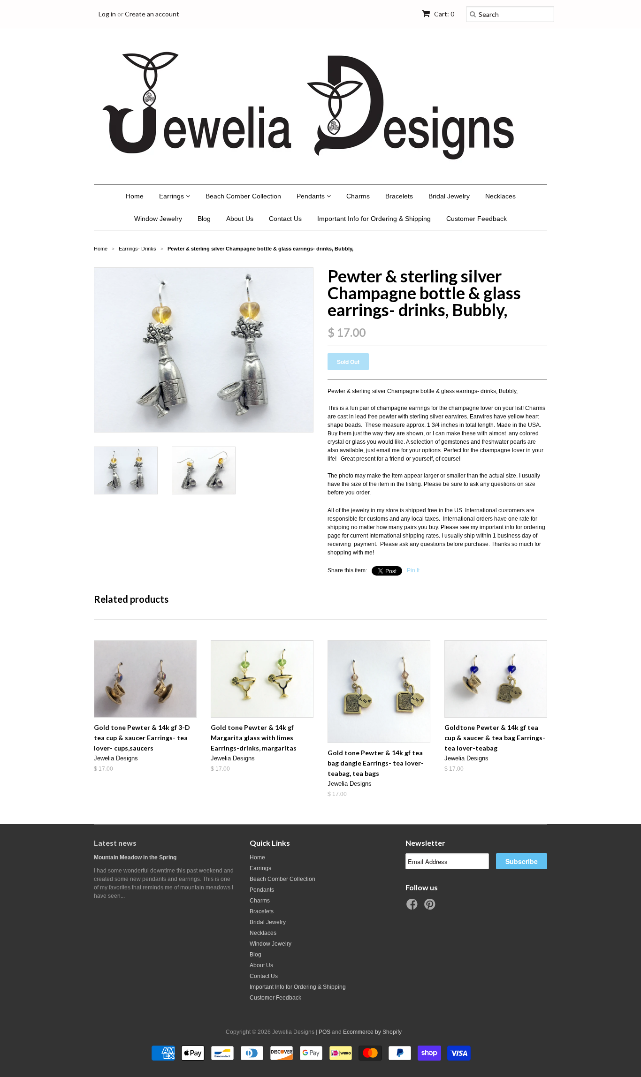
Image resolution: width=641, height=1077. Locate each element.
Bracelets (399, 196)
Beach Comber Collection (243, 196)
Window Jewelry (158, 218)
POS (324, 1032)
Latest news (115, 842)
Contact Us (285, 218)
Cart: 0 (443, 14)
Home (135, 196)
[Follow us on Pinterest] (431, 907)
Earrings (172, 196)
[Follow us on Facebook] (413, 907)
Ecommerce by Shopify (372, 1032)
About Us (239, 218)
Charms (358, 196)
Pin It (413, 570)
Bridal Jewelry (449, 196)
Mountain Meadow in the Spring (135, 857)
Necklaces (500, 196)
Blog (204, 218)
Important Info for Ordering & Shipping (374, 218)
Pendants (312, 196)
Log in (107, 14)
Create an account (152, 14)
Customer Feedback (476, 218)
